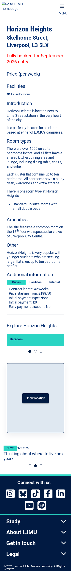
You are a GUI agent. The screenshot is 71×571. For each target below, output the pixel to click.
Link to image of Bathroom (41, 351)
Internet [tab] (54, 282)
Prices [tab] (16, 282)
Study (13, 521)
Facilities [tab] (35, 282)
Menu (63, 13)
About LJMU (21, 532)
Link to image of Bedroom (35, 351)
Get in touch (21, 543)
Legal (13, 554)
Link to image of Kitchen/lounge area (29, 351)
